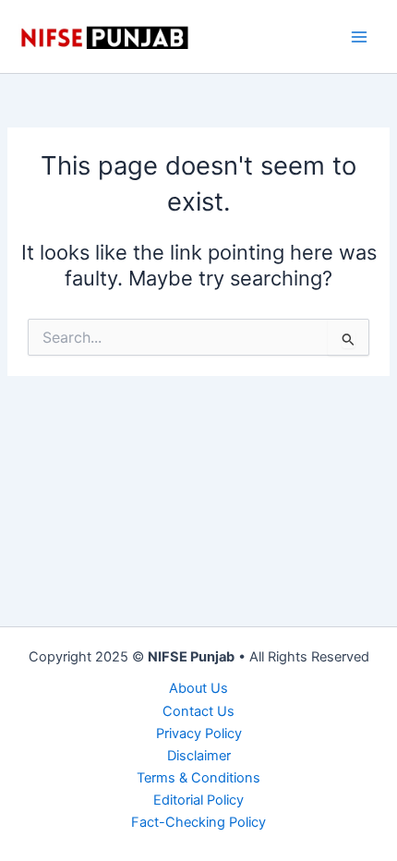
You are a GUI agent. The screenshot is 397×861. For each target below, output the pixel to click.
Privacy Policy (199, 733)
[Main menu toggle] (359, 37)
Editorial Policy (198, 800)
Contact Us (198, 711)
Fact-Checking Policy (198, 822)
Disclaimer (199, 755)
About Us (198, 688)
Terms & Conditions (198, 778)
